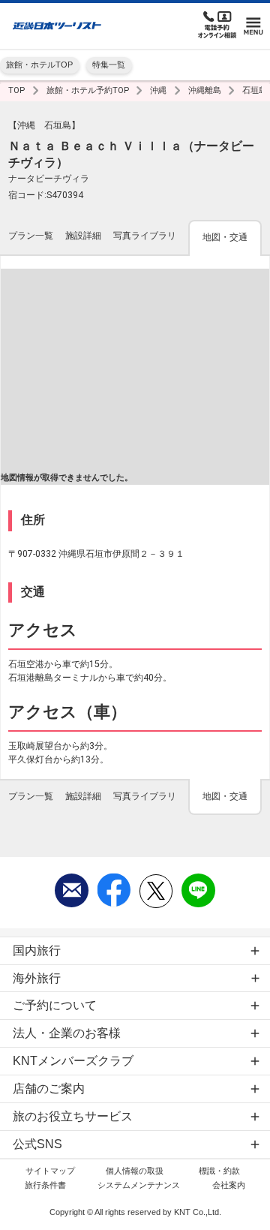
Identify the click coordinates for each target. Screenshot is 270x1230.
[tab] (30, 237)
